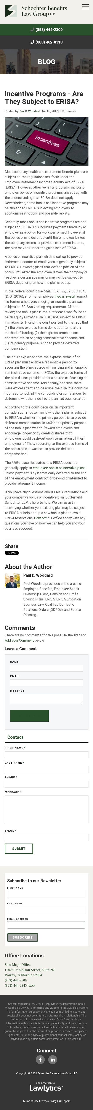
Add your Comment (19, 640)
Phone (11, 777)
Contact (40, 518)
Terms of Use (30, 1101)
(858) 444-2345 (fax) (20, 985)
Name (14, 661)
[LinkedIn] (52, 1060)
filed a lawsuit (65, 296)
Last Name (14, 762)
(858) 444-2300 (49, 29)
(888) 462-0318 (49, 42)
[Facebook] (40, 1060)
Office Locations (24, 956)
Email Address (17, 919)
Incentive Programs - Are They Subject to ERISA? (44, 98)
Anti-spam (64, 1101)
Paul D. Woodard (29, 111)
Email (14, 676)
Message (17, 690)
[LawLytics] (46, 1087)
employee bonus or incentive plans (59, 468)
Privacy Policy (48, 1101)
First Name (15, 748)
